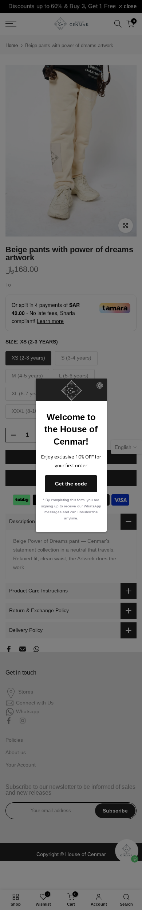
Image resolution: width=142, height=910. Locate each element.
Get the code (71, 484)
